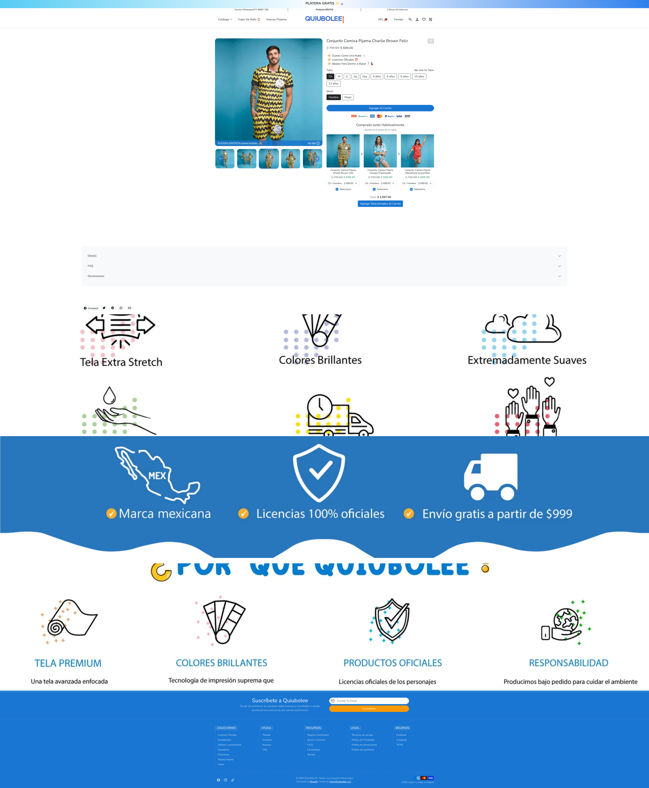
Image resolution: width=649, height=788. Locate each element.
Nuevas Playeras (277, 19)
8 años (405, 76)
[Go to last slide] (221, 158)
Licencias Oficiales (227, 735)
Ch (330, 76)
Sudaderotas (224, 739)
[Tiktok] (232, 780)
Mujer (348, 97)
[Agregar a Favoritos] (431, 41)
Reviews (266, 744)
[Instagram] (225, 780)
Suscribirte (369, 709)
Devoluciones (96, 276)
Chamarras (223, 754)
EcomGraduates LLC (340, 781)
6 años (391, 76)
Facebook (401, 735)
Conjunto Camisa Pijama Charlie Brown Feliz (343, 172)
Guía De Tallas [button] (426, 70)
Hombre (334, 97)
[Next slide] (316, 158)
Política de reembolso (363, 749)
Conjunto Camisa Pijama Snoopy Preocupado (380, 172)
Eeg (365, 76)
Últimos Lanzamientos (229, 744)
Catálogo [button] (224, 19)
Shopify (314, 781)
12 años (334, 83)
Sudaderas (223, 749)
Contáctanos (313, 749)
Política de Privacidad (363, 739)
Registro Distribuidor (318, 735)
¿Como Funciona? (316, 739)
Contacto (267, 739)
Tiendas (398, 19)
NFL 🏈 (383, 19)
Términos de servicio (362, 735)
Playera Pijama (225, 759)
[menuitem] (225, 159)
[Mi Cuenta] (417, 19)
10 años (419, 76)
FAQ (90, 266)
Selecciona (345, 189)
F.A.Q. (310, 744)
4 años (377, 76)
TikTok (399, 744)
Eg (355, 76)
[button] (410, 19)
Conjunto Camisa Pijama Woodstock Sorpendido (417, 172)
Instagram (401, 739)
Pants (221, 764)
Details (92, 256)
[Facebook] (218, 780)
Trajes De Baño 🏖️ (249, 19)
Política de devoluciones (364, 744)
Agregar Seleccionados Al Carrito (380, 204)
